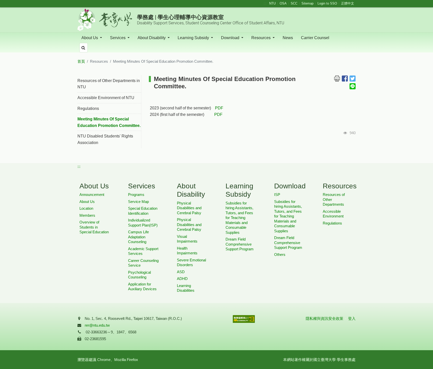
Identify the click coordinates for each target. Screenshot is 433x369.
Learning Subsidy (194, 38)
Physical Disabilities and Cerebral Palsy (189, 208)
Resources (261, 38)
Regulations (88, 108)
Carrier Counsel (315, 38)
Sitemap (307, 3)
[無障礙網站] (244, 328)
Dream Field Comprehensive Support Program (240, 244)
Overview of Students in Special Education (94, 227)
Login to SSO (327, 3)
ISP (277, 194)
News (288, 38)
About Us (90, 38)
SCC (294, 3)
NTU (272, 3)
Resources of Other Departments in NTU (108, 84)
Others (279, 254)
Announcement (91, 194)
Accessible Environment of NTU (105, 98)
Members (87, 215)
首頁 (81, 61)
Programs (136, 194)
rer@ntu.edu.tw (97, 325)
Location (86, 208)
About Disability (152, 38)
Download (230, 38)
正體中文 (347, 3)
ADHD (182, 278)
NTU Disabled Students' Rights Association (105, 139)
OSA (283, 3)
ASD (181, 272)
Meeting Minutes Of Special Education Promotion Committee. (109, 122)
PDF (219, 108)
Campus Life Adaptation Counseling (138, 237)
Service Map (138, 201)
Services (118, 38)
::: (265, 3)
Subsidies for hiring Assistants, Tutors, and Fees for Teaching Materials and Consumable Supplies (239, 218)
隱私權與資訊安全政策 (324, 318)
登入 (352, 318)
